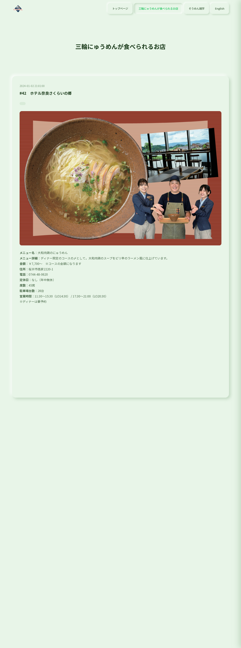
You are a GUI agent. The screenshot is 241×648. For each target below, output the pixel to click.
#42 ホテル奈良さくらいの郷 (46, 93)
